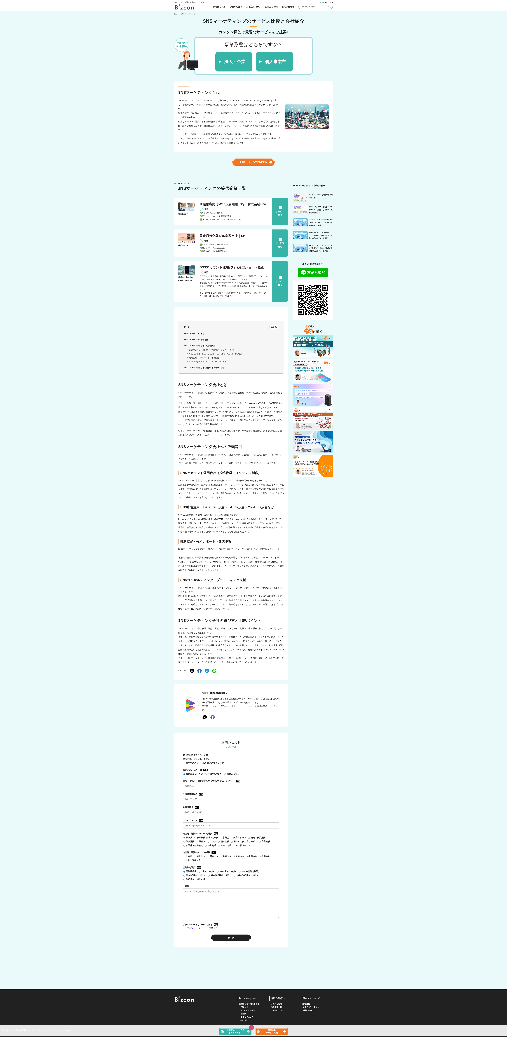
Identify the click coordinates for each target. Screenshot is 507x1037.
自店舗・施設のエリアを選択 (196, 852)
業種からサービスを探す (249, 1004)
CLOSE (274, 327)
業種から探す (219, 6)
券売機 (243, 1014)
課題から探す (236, 6)
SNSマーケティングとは (194, 333)
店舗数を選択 (192, 867)
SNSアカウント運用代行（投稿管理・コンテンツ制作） (212, 350)
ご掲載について (277, 1010)
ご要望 (186, 886)
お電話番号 (191, 807)
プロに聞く (243, 1020)
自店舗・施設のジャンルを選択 (200, 833)
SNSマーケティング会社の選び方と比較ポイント (204, 368)
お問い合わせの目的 (195, 770)
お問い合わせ (288, 6)
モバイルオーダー (248, 1010)
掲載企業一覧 (276, 1007)
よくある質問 (276, 1004)
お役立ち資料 (271, 6)
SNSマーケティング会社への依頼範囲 (199, 346)
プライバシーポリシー (196, 928)
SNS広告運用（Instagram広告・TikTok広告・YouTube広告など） (216, 354)
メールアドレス (193, 820)
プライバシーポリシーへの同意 (200, 924)
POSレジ (244, 1007)
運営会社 (306, 1004)
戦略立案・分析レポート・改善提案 (204, 358)
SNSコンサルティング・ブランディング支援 (207, 362)
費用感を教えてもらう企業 (195, 755)
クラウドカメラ (247, 1017)
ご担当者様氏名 (193, 794)
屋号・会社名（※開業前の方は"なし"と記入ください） (211, 781)
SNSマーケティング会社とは (196, 340)
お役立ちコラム (253, 6)
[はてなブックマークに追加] (207, 671)
